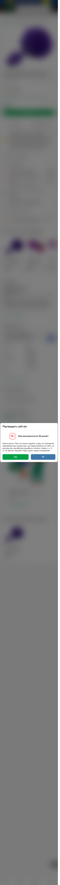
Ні (43, 457)
